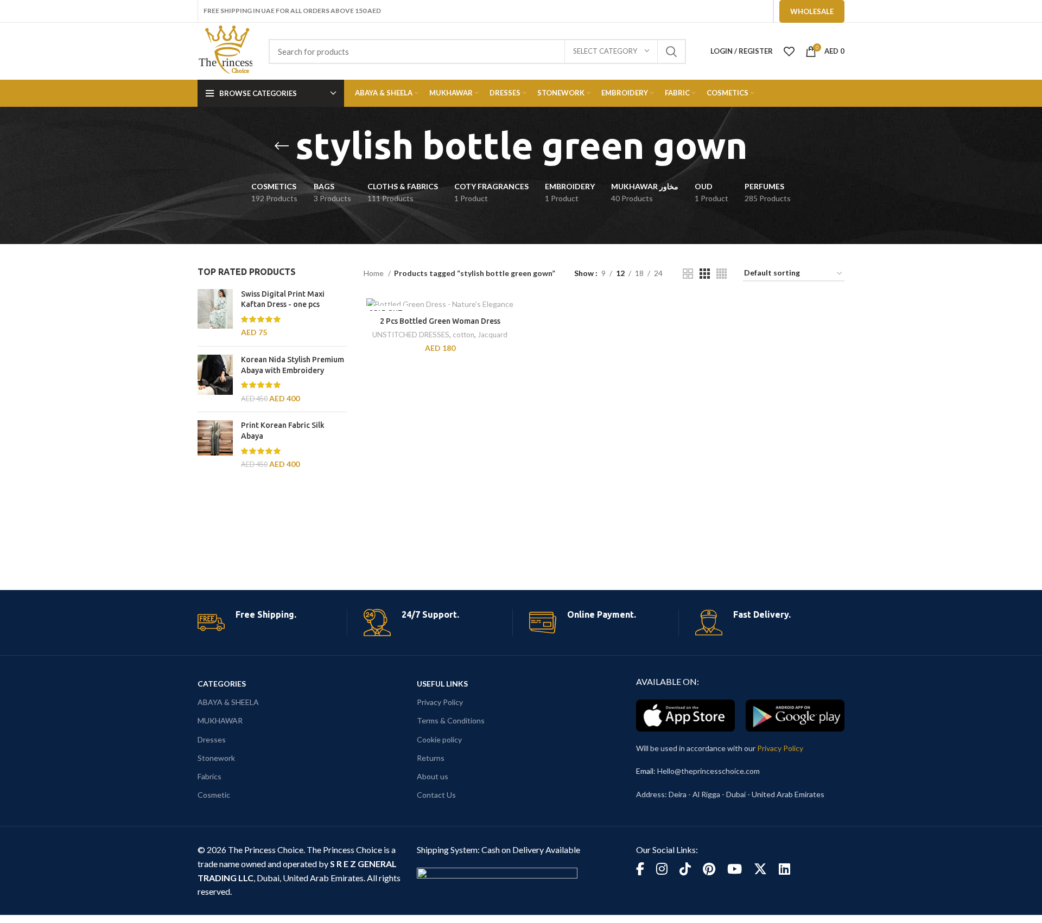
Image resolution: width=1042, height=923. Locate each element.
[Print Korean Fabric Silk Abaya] (215, 444)
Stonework (216, 757)
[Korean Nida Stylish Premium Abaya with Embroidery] (215, 379)
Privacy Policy (440, 702)
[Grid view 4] (721, 273)
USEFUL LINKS (442, 683)
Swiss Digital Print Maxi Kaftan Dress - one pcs (283, 299)
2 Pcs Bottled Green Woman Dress (440, 321)
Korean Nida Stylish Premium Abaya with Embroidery (292, 365)
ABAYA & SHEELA (228, 702)
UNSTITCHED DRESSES (410, 334)
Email (644, 770)
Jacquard (492, 334)
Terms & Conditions (451, 720)
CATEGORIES (222, 683)
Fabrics (209, 776)
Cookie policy (439, 739)
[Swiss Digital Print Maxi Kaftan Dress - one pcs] (215, 313)
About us (432, 776)
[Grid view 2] (688, 273)
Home (374, 273)
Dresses (212, 739)
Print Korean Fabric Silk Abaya (283, 430)
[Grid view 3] (705, 273)
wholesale (812, 11)
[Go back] (281, 146)
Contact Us (436, 794)
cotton (463, 334)
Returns (430, 757)
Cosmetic (214, 794)
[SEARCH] (671, 51)
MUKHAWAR (220, 720)
